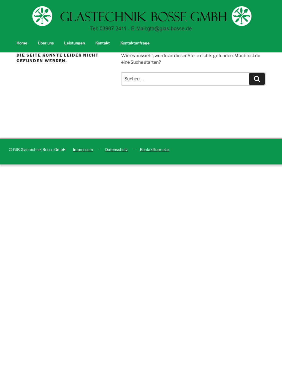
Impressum (83, 149)
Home (22, 43)
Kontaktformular (154, 149)
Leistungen (74, 43)
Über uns (46, 43)
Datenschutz (116, 149)
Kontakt (102, 43)
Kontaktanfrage (135, 43)
